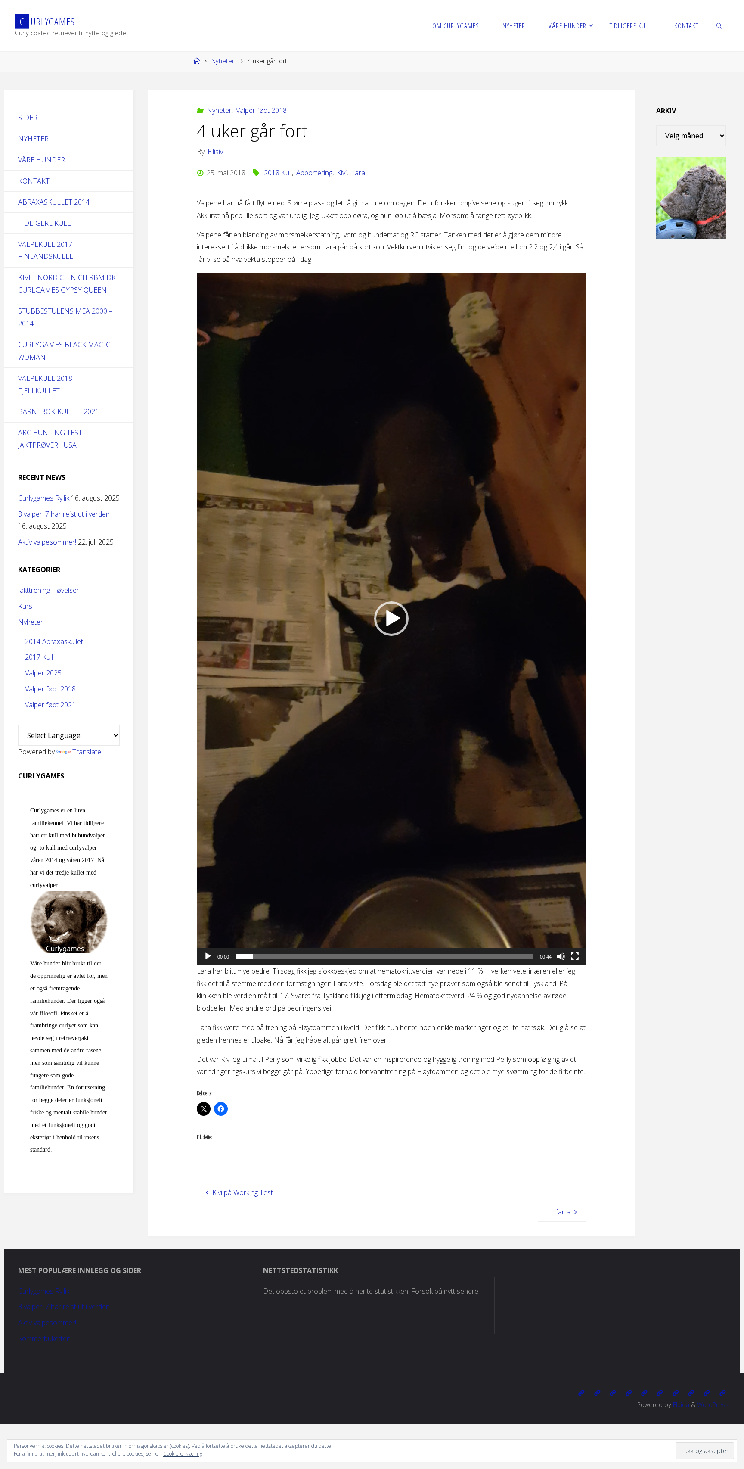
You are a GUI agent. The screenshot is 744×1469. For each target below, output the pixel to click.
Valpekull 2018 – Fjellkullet (48, 384)
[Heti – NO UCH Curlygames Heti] (659, 1393)
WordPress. (713, 1405)
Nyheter (222, 61)
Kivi (342, 172)
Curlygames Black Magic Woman (64, 351)
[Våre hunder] (612, 1393)
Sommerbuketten (44, 1338)
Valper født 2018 (261, 110)
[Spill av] (208, 956)
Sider (27, 117)
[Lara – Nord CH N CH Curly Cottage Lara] (628, 1393)
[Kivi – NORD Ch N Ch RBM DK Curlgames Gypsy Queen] (644, 1393)
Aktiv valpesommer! (47, 542)
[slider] (384, 956)
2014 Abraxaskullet (54, 641)
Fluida (680, 1405)
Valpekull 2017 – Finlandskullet (48, 250)
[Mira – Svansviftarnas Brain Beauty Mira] (691, 1393)
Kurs (25, 606)
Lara (358, 172)
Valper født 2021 (50, 705)
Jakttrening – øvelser (48, 590)
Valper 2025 (43, 673)
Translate (86, 751)
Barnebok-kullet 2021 (58, 411)
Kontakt (34, 181)
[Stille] (561, 956)
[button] (391, 618)
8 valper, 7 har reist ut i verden (64, 514)
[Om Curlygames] (581, 1393)
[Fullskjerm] (574, 956)
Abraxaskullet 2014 (54, 202)
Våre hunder (41, 160)
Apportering (314, 172)
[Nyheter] (597, 1393)
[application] (391, 619)
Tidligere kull (44, 223)
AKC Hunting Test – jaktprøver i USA (52, 439)
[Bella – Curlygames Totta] (675, 1393)
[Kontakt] (722, 1393)
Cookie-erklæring (182, 1453)
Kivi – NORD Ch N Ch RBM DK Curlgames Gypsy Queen (67, 284)
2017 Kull (39, 657)
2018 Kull (278, 172)
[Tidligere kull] (706, 1393)
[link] (719, 25)
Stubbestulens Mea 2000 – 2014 (65, 317)
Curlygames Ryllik (43, 498)
